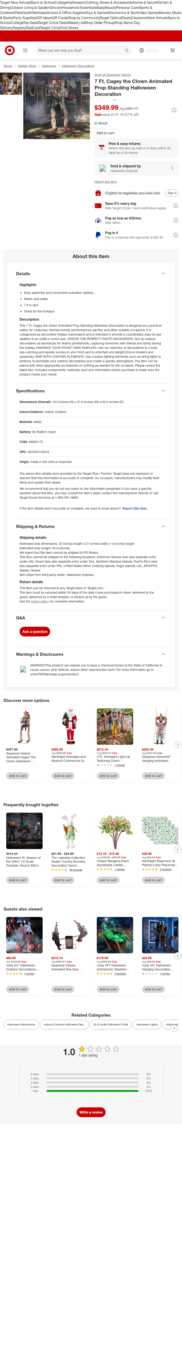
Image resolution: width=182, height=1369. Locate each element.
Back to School (43, 2)
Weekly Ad (76, 22)
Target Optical (111, 18)
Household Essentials (79, 7)
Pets (18, 12)
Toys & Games (97, 12)
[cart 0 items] (173, 50)
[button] (106, 100)
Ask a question (34, 631)
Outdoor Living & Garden (29, 7)
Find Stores (69, 28)
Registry (19, 28)
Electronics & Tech (123, 12)
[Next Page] (177, 744)
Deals (126, 18)
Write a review (91, 1112)
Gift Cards (59, 18)
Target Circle (50, 28)
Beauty (110, 7)
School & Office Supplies (66, 12)
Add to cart (105, 133)
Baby (101, 7)
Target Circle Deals (53, 22)
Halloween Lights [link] (147, 1024)
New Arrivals (158, 18)
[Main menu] (25, 50)
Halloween (75, 2)
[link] (106, 100)
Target (8, 66)
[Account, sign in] (150, 50)
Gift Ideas (43, 18)
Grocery (55, 7)
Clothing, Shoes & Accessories (108, 2)
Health (27, 12)
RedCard (33, 28)
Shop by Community (84, 18)
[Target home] (9, 50)
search (127, 51)
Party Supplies (24, 18)
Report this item (106, 182)
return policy (40, 601)
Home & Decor (144, 2)
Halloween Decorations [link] (21, 1024)
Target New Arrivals (15, 2)
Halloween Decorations (78, 66)
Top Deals (30, 22)
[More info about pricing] (174, 110)
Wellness (39, 12)
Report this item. (135, 508)
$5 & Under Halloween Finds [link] (111, 1024)
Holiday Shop (27, 66)
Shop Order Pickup (100, 22)
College (61, 2)
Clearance (139, 18)
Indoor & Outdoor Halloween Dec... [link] (64, 1024)
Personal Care (127, 7)
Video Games (148, 12)
